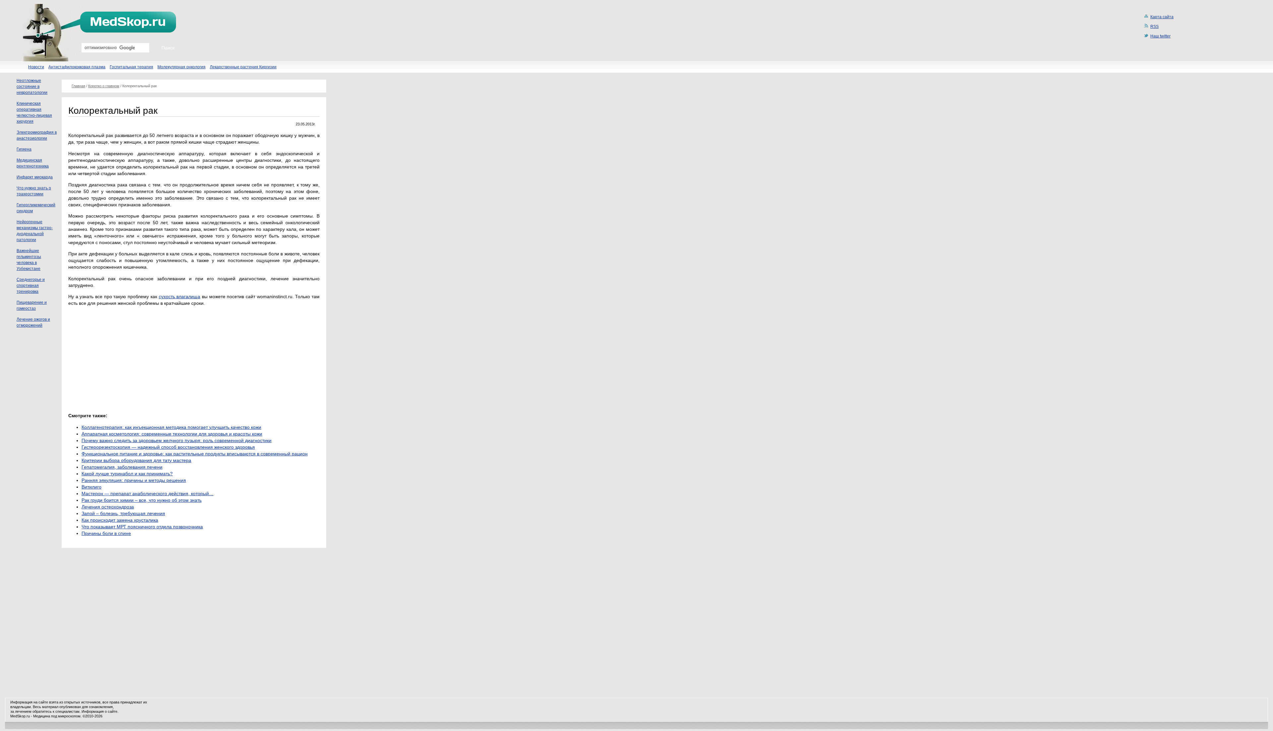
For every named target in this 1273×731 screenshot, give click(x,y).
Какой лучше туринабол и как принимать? (127, 473)
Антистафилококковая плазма (76, 67)
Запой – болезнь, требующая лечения (123, 513)
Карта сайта (1162, 17)
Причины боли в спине (106, 533)
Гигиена (24, 149)
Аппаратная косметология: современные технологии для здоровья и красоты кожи (172, 433)
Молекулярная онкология (181, 67)
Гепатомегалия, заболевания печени (122, 467)
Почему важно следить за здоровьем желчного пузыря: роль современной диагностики (177, 440)
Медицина (41, 716)
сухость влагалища (180, 296)
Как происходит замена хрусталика (120, 520)
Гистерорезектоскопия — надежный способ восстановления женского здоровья (168, 447)
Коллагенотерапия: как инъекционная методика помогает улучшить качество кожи (171, 427)
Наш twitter (1160, 36)
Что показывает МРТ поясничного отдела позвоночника (142, 526)
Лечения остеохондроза (108, 506)
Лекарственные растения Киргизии (243, 67)
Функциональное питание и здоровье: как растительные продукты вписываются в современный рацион (195, 453)
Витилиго (91, 487)
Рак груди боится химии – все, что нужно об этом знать (142, 500)
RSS (1154, 26)
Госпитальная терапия (131, 67)
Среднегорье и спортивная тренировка (31, 285)
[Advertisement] (124, 357)
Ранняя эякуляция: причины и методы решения (134, 480)
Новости (36, 67)
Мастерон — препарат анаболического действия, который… (147, 493)
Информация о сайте (99, 711)
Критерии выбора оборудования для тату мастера (136, 460)
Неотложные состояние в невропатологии (32, 86)
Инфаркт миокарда (35, 177)
